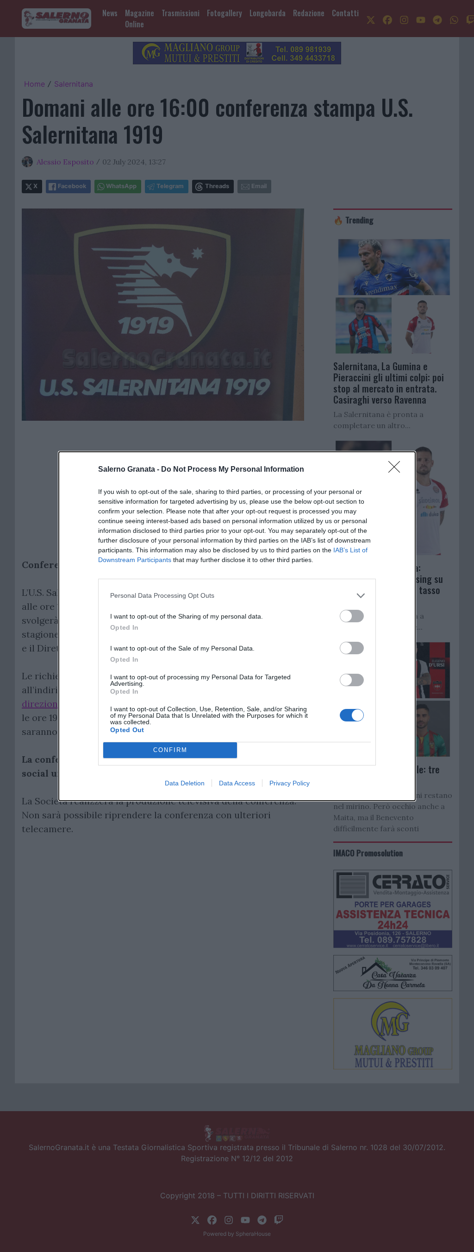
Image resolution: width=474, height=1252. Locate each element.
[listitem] (237, 596)
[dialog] (237, 626)
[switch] (352, 616)
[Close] (397, 470)
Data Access (237, 783)
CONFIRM (170, 749)
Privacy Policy (289, 783)
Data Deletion (185, 783)
